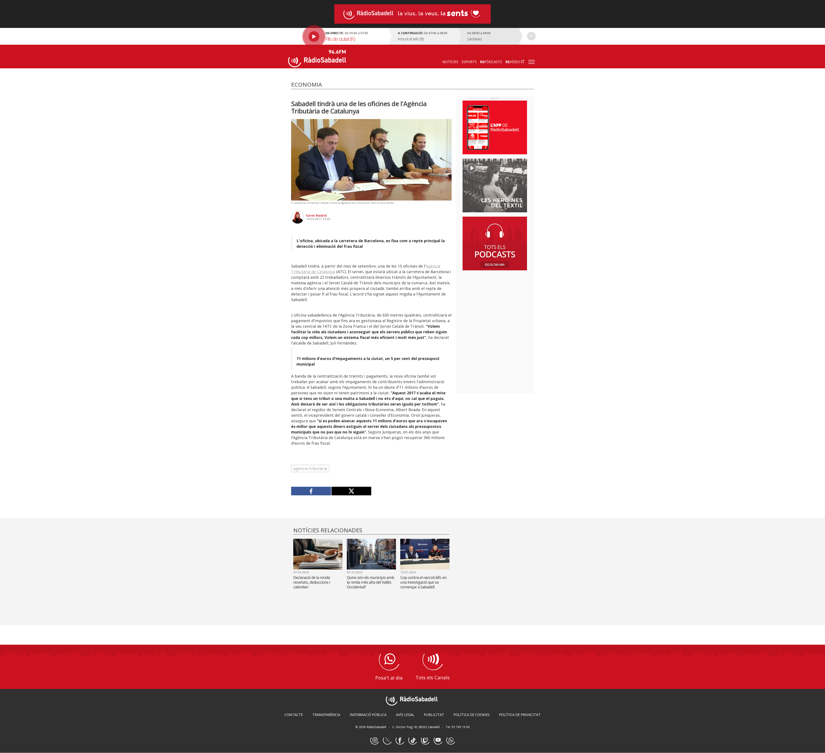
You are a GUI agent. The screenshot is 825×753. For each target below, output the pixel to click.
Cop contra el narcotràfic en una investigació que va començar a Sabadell (423, 582)
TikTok (412, 740)
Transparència (326, 714)
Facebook (400, 740)
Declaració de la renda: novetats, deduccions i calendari (311, 582)
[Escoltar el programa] (338, 36)
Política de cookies (472, 714)
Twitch (425, 740)
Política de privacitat (520, 714)
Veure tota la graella (531, 36)
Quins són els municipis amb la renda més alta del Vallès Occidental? (370, 582)
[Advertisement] (495, 301)
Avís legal (405, 714)
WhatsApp (450, 740)
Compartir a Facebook (311, 491)
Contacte (293, 714)
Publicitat (434, 714)
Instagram (374, 740)
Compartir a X (351, 491)
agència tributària (310, 468)
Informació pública (368, 714)
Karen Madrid (316, 215)
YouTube (438, 740)
